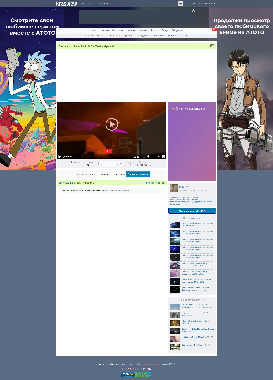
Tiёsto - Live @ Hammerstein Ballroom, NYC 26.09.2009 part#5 (198, 256)
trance (189, 202)
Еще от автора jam (192, 299)
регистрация (102, 3)
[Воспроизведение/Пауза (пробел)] (60, 156)
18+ (193, 3)
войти (104, 190)
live (186, 204)
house (177, 202)
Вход (84, 3)
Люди (164, 30)
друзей (204, 191)
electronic (208, 202)
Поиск (186, 35)
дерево (162, 182)
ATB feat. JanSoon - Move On (194, 337)
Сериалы (117, 30)
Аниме (143, 30)
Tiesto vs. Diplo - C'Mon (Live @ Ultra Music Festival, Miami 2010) (197, 280)
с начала (151, 182)
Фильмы (131, 30)
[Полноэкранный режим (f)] (163, 156)
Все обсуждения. (68, 182)
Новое (100, 35)
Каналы (104, 30)
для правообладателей (149, 364)
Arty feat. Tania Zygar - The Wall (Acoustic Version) (195, 314)
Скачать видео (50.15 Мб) (192, 210)
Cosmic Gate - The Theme (192, 345)
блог (176, 364)
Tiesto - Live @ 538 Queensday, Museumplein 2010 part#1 (195, 264)
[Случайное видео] (186, 3)
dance (172, 204)
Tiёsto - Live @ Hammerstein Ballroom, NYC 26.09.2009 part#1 (198, 224)
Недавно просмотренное (167, 35)
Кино (93, 30)
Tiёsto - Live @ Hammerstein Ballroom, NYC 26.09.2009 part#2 (198, 232)
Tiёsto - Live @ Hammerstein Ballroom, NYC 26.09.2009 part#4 (198, 248)
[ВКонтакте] (145, 165)
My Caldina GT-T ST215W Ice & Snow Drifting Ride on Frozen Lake (197, 306)
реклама (134, 364)
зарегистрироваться (120, 190)
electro (183, 202)
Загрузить (88, 35)
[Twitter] (141, 165)
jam (181, 186)
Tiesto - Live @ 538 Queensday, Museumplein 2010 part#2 (195, 272)
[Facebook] (137, 165)
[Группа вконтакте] (180, 5)
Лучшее (128, 35)
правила (115, 364)
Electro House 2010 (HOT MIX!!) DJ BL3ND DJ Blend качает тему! (196, 288)
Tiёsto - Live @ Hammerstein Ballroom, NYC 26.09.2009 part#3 (198, 240)
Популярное (113, 35)
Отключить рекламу (207, 3)
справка (124, 364)
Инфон (143, 369)
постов (195, 191)
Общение (177, 30)
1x (143, 156)
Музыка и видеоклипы (189, 199)
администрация (102, 364)
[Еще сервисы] (149, 165)
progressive (198, 202)
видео (185, 191)
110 (76, 165)
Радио (154, 30)
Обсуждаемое (143, 35)
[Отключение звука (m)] (149, 156)
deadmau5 (180, 204)
